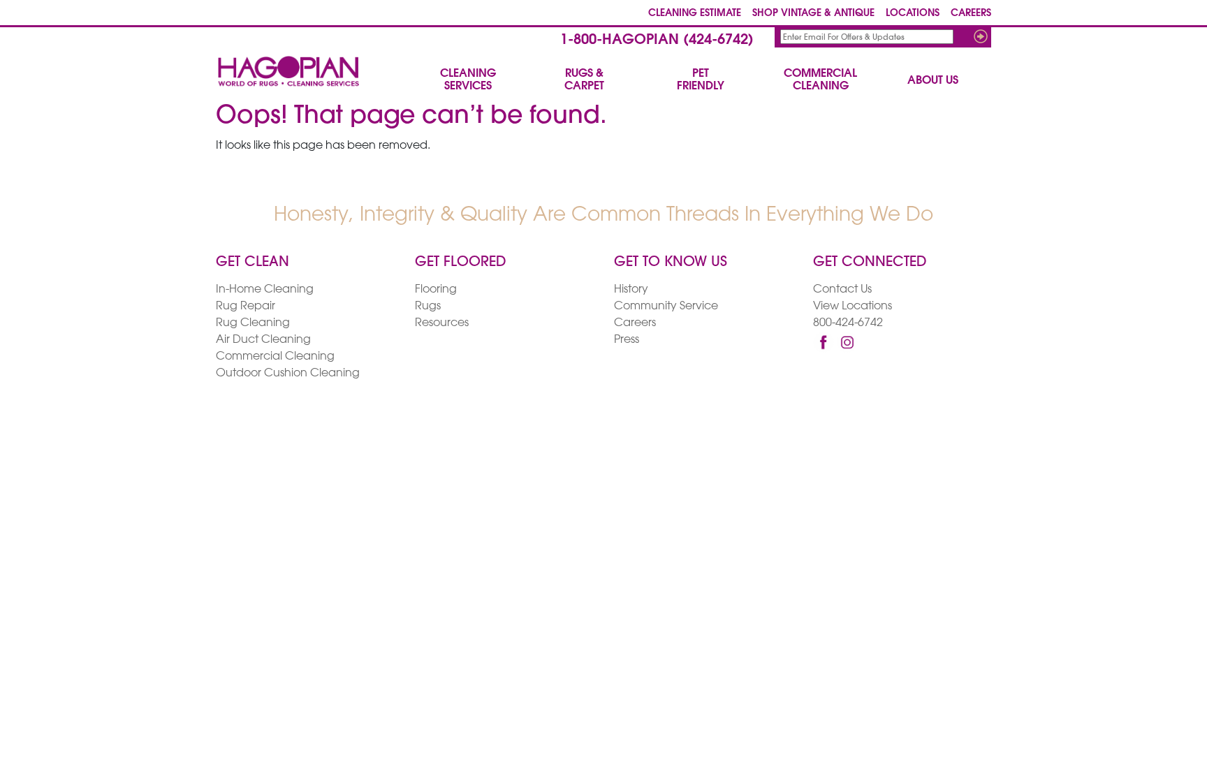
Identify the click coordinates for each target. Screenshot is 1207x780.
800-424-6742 (848, 323)
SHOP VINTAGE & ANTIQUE (813, 14)
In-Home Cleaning (265, 289)
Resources (442, 323)
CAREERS (971, 14)
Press (626, 340)
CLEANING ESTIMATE (694, 14)
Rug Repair (245, 306)
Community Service (666, 306)
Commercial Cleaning (275, 356)
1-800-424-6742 (657, 40)
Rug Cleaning (253, 323)
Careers (635, 323)
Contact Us (842, 289)
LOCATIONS (912, 14)
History (631, 289)
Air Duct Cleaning (263, 340)
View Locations (852, 306)
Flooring (436, 289)
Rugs (428, 306)
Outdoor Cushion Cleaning (288, 373)
